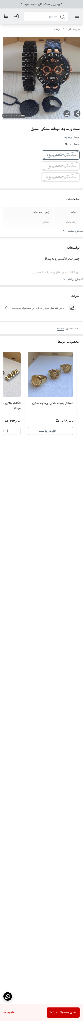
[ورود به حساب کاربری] (17, 16)
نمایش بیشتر (75, 231)
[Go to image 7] (6, 115)
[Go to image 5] (11, 115)
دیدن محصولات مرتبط (63, 1012)
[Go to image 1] (23, 115)
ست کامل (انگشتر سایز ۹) (61, 155)
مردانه (57, 30)
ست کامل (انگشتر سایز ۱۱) (60, 177)
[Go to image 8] (3, 115)
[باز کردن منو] (76, 16)
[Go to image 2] (19, 115)
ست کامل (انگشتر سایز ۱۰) (60, 166)
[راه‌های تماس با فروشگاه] (7, 996)
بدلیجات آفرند (73, 30)
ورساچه (68, 136)
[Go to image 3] (16, 115)
